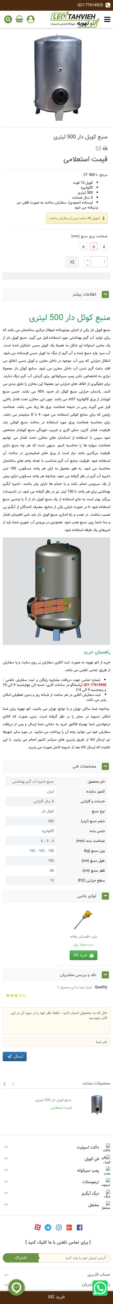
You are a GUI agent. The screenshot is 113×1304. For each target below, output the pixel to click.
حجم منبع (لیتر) (93, 821)
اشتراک (21, 1257)
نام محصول (96, 781)
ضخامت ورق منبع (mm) (88, 236)
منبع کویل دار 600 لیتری (53, 1100)
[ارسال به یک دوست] (99, 146)
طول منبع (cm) (93, 861)
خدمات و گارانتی (93, 801)
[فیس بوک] (80, 1227)
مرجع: (103, 174)
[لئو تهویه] (75, 19)
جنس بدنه (97, 831)
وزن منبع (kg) (94, 851)
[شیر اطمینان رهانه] (83, 920)
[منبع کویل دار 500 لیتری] (56, 79)
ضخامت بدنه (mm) (90, 841)
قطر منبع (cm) (94, 871)
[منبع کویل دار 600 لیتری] (92, 1105)
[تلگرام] (48, 1227)
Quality (82, 987)
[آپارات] (37, 1227)
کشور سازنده (95, 791)
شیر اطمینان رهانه (83, 936)
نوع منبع (98, 811)
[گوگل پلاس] (69, 1227)
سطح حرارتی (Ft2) (91, 880)
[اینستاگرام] (59, 1227)
